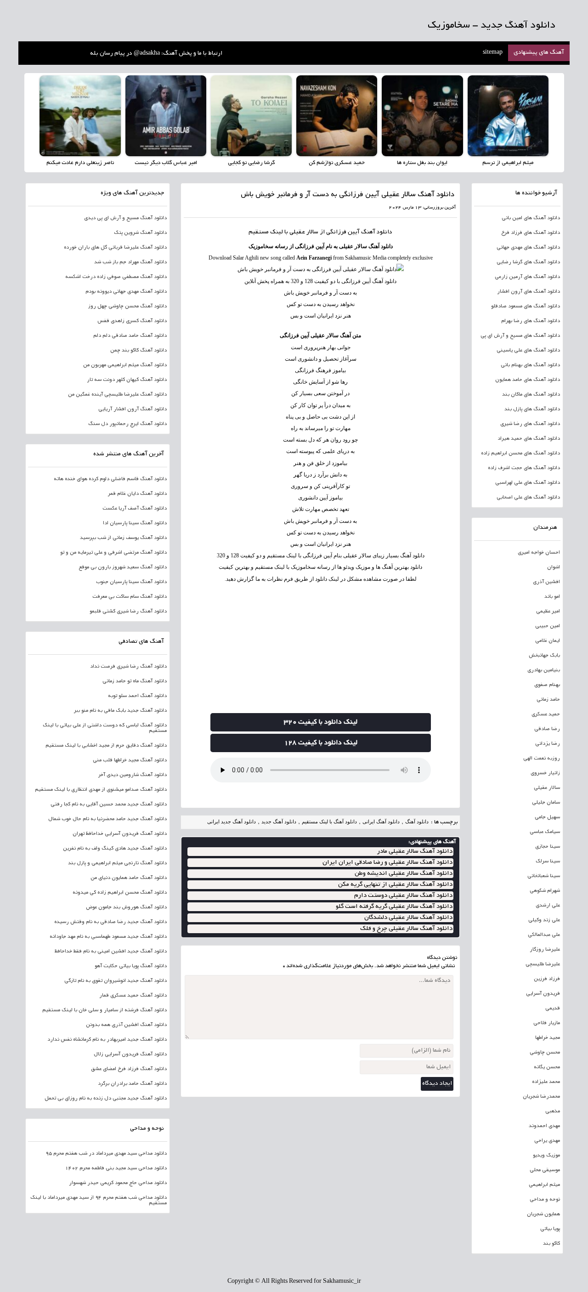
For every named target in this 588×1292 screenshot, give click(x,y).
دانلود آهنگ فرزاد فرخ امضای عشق (129, 1069)
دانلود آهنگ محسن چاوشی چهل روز (127, 306)
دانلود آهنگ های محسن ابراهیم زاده (520, 453)
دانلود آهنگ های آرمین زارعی (527, 277)
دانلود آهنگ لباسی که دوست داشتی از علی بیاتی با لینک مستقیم (105, 728)
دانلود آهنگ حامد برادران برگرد (132, 1084)
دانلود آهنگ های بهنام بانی (530, 365)
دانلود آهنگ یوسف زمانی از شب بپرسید (123, 538)
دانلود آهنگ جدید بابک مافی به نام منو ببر (120, 711)
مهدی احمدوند (544, 1126)
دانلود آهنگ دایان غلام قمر (137, 494)
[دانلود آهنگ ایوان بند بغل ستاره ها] (422, 115)
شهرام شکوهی (545, 891)
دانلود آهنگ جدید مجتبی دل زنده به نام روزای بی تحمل (106, 1098)
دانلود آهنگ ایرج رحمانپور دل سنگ (127, 424)
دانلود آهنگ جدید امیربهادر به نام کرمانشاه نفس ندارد (107, 1040)
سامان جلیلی (546, 802)
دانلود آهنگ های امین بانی (531, 218)
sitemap (493, 53)
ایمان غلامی (547, 641)
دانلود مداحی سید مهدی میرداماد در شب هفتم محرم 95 (106, 1153)
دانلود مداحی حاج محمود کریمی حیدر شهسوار (118, 1183)
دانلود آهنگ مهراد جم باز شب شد (130, 262)
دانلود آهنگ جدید (278, 821)
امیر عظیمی (548, 611)
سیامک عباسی (545, 832)
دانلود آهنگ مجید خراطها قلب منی (130, 760)
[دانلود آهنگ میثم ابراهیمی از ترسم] (508, 115)
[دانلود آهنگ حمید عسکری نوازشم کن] (336, 115)
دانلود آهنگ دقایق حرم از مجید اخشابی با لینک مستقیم (106, 745)
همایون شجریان (543, 1214)
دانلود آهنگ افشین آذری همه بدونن (126, 1025)
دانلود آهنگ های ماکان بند (531, 394)
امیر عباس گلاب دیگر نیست (166, 163)
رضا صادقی (547, 729)
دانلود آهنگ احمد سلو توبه (137, 696)
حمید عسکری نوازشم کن (337, 163)
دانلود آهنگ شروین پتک (140, 233)
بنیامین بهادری (543, 670)
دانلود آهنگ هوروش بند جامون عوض (126, 907)
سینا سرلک (548, 861)
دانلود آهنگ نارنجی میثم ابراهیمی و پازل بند (117, 863)
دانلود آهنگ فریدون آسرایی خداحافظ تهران (120, 834)
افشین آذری (546, 582)
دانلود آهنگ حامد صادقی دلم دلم (130, 336)
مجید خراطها (547, 1038)
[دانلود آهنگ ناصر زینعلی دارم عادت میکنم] (80, 115)
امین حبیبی (547, 626)
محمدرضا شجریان (541, 1096)
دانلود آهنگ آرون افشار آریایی (132, 409)
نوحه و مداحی (545, 1199)
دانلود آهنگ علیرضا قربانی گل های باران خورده (115, 247)
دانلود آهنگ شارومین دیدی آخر (132, 775)
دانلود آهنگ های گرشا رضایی (528, 262)
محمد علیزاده (546, 1082)
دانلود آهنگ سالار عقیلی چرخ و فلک (406, 928)
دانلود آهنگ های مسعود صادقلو (525, 306)
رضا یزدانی (547, 744)
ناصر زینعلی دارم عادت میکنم (80, 163)
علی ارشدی (548, 905)
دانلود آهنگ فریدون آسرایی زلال (130, 1054)
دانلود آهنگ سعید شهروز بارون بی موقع (123, 567)
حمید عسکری (545, 714)
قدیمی (552, 1008)
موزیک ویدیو (546, 1155)
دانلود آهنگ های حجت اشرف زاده (524, 468)
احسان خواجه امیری (539, 552)
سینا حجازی (547, 847)
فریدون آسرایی (543, 994)
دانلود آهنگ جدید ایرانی (231, 821)
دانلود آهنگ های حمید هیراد (529, 439)
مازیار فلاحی (546, 1023)
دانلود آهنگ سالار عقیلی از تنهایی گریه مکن (395, 884)
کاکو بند (551, 1244)
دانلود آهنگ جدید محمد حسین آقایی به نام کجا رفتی (109, 804)
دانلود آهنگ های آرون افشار (528, 292)
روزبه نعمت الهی (541, 758)
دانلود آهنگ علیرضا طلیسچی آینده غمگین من (117, 394)
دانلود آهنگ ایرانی (381, 821)
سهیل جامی (547, 817)
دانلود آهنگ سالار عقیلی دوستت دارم (403, 895)
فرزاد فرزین (547, 979)
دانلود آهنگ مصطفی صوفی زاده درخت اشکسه (116, 277)
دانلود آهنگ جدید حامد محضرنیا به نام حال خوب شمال (107, 819)
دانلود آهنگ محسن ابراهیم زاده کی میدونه (120, 892)
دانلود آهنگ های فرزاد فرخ (530, 233)
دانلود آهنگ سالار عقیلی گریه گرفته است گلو (394, 906)
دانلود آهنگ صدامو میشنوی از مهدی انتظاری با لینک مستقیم (101, 790)
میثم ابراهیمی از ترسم (507, 163)
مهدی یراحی (547, 1141)
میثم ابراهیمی (544, 1185)
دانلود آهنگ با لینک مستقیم (329, 821)
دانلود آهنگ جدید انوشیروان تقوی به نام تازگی (115, 981)
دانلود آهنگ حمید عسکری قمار (133, 995)
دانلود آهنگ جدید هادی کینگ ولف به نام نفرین (115, 848)
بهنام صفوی (547, 685)
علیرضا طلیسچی (543, 964)
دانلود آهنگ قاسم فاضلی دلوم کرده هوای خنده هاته (110, 479)
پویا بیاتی (550, 1229)
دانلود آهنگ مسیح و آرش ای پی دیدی (125, 218)
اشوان (553, 567)
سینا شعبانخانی (543, 876)
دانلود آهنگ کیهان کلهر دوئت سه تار (127, 380)
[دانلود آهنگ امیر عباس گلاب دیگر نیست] (165, 115)
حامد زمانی (548, 700)
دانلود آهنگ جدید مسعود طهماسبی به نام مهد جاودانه (108, 937)
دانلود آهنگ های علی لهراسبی (527, 483)
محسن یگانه (547, 1067)
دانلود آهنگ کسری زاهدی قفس (132, 321)
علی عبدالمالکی (544, 935)
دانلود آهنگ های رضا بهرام (530, 321)
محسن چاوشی (545, 1052)
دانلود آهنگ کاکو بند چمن (138, 350)
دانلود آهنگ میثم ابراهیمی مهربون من (125, 365)
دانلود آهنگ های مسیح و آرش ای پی (520, 336)
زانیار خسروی (545, 773)
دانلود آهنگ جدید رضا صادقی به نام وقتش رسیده (110, 922)
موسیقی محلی (545, 1170)
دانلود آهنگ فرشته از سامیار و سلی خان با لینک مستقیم (104, 1010)
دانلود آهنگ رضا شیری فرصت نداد (128, 666)
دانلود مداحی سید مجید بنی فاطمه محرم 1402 (116, 1168)
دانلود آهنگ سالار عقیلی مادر (414, 851)
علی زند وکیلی (544, 920)
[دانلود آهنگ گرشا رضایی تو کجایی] (251, 115)
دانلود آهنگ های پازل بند (532, 409)
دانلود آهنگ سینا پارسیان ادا (135, 523)
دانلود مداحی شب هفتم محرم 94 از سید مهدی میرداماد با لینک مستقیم (98, 1200)
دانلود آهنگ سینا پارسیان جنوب (131, 582)
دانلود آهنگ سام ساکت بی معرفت (129, 597)
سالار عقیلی (303, 232)
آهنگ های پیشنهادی (539, 53)
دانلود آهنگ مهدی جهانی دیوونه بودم (126, 292)
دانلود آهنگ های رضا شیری (530, 424)
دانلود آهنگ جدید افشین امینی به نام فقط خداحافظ (111, 951)
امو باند (552, 597)
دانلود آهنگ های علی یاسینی (528, 350)
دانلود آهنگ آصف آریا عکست (134, 508)
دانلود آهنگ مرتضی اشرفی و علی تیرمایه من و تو (113, 552)
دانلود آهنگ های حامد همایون (527, 380)
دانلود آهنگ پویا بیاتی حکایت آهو (131, 966)
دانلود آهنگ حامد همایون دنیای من (128, 878)
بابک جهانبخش (544, 655)
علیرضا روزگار (545, 949)
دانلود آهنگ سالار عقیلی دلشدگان (408, 917)
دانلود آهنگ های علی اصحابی (528, 497)
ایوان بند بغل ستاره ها (422, 163)
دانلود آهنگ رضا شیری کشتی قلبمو (128, 611)
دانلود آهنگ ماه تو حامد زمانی (134, 681)
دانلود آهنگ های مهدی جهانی (528, 247)
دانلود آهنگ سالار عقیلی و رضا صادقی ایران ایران (387, 862)
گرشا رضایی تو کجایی (251, 163)
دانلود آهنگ (376, 232)
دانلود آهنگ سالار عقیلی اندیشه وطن (403, 873)
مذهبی (552, 1111)
